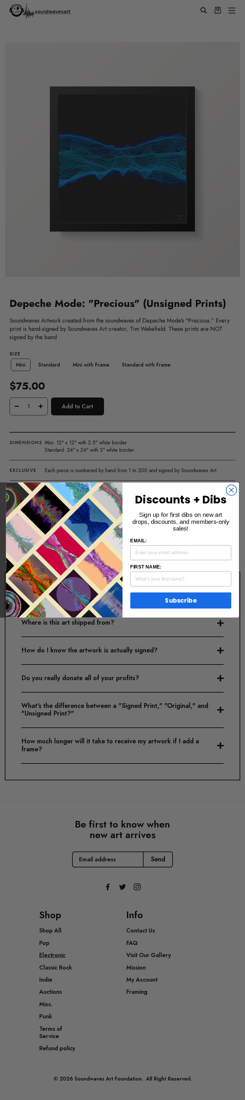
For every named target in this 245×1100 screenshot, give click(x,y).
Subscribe (180, 600)
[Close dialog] (231, 490)
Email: (138, 540)
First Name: (145, 566)
